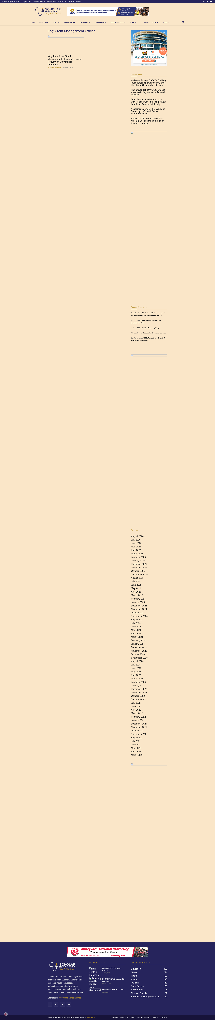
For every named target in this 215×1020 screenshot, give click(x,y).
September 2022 (139, 699)
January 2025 (138, 602)
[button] (183, 22)
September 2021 (139, 734)
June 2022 (136, 706)
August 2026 (137, 536)
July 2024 (136, 622)
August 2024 (137, 619)
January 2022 (138, 720)
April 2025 (136, 591)
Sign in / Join (27, 1)
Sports (133, 22)
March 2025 (137, 595)
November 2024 (139, 609)
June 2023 (136, 668)
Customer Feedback (74, 1)
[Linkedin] (203, 1)
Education (43, 22)
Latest (33, 22)
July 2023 (136, 664)
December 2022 (139, 688)
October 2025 (138, 570)
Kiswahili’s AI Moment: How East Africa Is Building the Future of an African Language (147, 120)
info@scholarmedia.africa (69, 997)
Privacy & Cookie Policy (127, 1017)
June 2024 (136, 626)
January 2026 (138, 560)
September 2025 (139, 574)
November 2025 (139, 567)
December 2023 (139, 647)
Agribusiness (69, 22)
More (165, 22)
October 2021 (138, 730)
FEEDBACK (145, 22)
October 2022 (138, 695)
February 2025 (138, 598)
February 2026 (138, 557)
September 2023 (139, 657)
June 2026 (136, 543)
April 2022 (136, 709)
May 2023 (136, 671)
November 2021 (139, 727)
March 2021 (137, 754)
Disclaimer (155, 1017)
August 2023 (137, 661)
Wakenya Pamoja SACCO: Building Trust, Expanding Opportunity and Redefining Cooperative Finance (148, 82)
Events (155, 22)
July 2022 (136, 702)
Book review (101, 22)
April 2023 (136, 675)
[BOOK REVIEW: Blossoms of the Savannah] (95, 982)
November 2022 (139, 692)
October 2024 (138, 612)
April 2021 (136, 751)
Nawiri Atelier (91, 1017)
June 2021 (136, 744)
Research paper (118, 22)
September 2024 (139, 616)
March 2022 (137, 713)
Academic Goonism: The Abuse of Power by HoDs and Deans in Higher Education (148, 111)
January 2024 (138, 643)
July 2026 (136, 539)
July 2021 (136, 741)
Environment (85, 22)
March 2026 (137, 553)
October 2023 (138, 654)
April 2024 (136, 633)
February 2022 (138, 716)
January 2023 (138, 685)
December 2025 (139, 563)
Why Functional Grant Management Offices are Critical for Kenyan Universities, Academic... (65, 60)
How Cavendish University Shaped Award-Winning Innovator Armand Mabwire (148, 92)
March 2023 (137, 678)
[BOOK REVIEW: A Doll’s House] (95, 992)
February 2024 (138, 640)
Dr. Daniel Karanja (54, 67)
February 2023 (138, 682)
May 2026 (136, 546)
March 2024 (137, 636)
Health (56, 22)
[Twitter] (207, 1)
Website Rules (51, 1)
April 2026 (136, 550)
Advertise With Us (39, 1)
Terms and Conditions (143, 1017)
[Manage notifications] (6, 1014)
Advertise (115, 1017)
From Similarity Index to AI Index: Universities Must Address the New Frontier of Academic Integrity (148, 101)
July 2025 (136, 581)
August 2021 (137, 737)
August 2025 (137, 577)
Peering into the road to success (154, 333)
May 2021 (136, 747)
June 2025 (136, 584)
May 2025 (136, 588)
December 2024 (139, 605)
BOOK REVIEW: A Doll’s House (113, 990)
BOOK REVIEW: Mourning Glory (148, 328)
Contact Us (62, 1)
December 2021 (139, 723)
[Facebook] (200, 1)
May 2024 (136, 629)
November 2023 (139, 650)
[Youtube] (211, 1)
